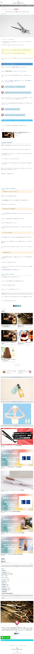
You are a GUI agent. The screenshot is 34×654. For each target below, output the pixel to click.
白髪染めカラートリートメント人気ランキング (7, 5)
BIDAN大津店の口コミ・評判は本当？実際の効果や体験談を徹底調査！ (12, 554)
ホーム (4, 568)
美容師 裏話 (5, 591)
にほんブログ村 (3, 559)
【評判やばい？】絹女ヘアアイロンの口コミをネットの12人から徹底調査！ (13, 490)
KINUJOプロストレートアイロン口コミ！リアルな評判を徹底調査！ (11, 445)
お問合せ (25, 645)
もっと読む (18, 365)
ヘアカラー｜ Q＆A (6, 579)
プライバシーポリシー (16, 645)
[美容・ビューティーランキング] (3, 561)
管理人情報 (21, 645)
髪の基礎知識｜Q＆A (6, 589)
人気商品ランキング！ (6, 572)
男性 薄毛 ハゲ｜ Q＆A (6, 588)
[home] (19, 633)
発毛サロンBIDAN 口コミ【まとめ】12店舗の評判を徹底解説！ (11, 511)
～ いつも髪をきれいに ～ (17, 651)
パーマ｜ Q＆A (5, 577)
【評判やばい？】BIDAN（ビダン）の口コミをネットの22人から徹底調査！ (13, 532)
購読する (3, 640)
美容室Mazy (12, 645)
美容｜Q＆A (5, 582)
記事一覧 (4, 570)
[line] (20, 306)
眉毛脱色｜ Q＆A (5, 584)
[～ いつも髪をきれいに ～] (18, 2)
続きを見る (16, 135)
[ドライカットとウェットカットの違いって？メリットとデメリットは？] (18, 306)
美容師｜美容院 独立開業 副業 (8, 593)
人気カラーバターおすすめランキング (20, 5)
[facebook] (16, 306)
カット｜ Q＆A (5, 575)
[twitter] (14, 306)
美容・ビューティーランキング (5, 562)
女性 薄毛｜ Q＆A (6, 586)
